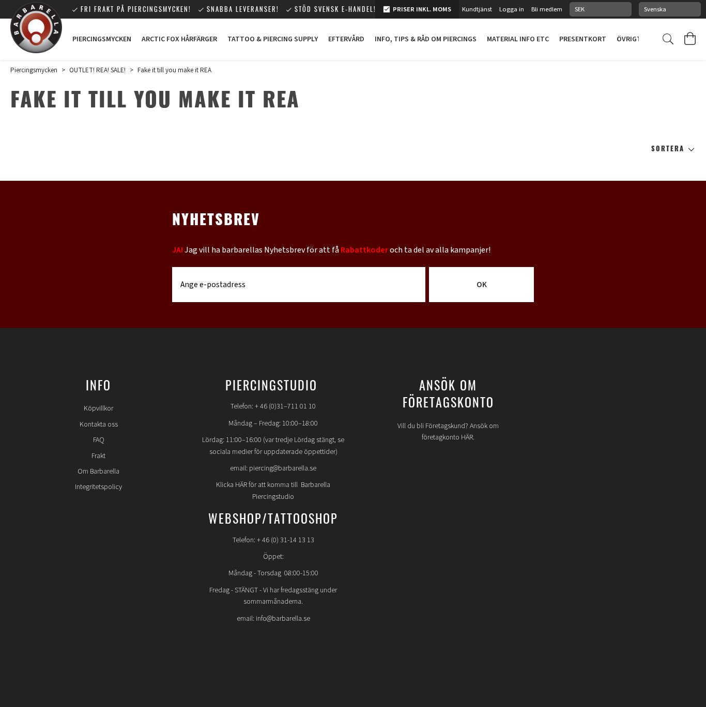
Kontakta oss (99, 424)
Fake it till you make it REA (174, 70)
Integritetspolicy (98, 487)
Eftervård (346, 39)
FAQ (98, 440)
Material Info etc (518, 39)
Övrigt (629, 39)
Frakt (98, 456)
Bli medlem (546, 9)
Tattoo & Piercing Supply (272, 39)
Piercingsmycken (101, 39)
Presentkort (582, 39)
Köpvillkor (98, 408)
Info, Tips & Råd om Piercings (426, 39)
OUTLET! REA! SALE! (97, 70)
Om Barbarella (98, 471)
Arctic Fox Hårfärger (179, 39)
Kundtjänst (477, 9)
